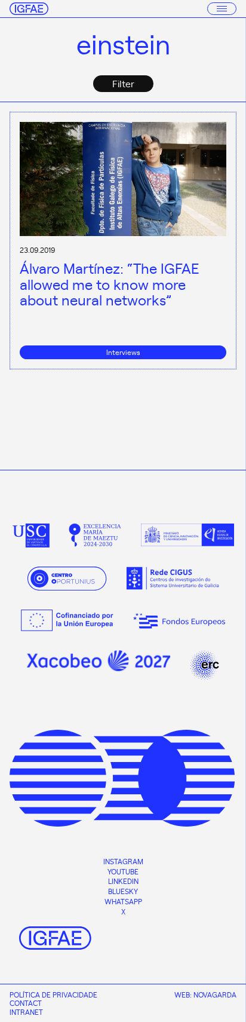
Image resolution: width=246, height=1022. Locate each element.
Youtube (123, 871)
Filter (123, 83)
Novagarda (214, 994)
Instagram (123, 861)
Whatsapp (123, 901)
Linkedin (123, 881)
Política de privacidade (53, 994)
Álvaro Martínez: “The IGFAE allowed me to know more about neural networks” (109, 283)
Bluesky (123, 891)
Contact (26, 1003)
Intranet (26, 1012)
